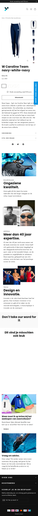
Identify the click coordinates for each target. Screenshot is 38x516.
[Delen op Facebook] (14, 144)
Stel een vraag (8, 138)
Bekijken (6, 429)
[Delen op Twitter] (19, 144)
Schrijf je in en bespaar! (16, 489)
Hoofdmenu (8, 483)
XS (4, 86)
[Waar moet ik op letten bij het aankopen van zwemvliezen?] (19, 404)
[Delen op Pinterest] (24, 144)
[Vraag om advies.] (19, 443)
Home (3, 18)
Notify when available (36, 93)
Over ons (7, 477)
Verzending (7, 133)
